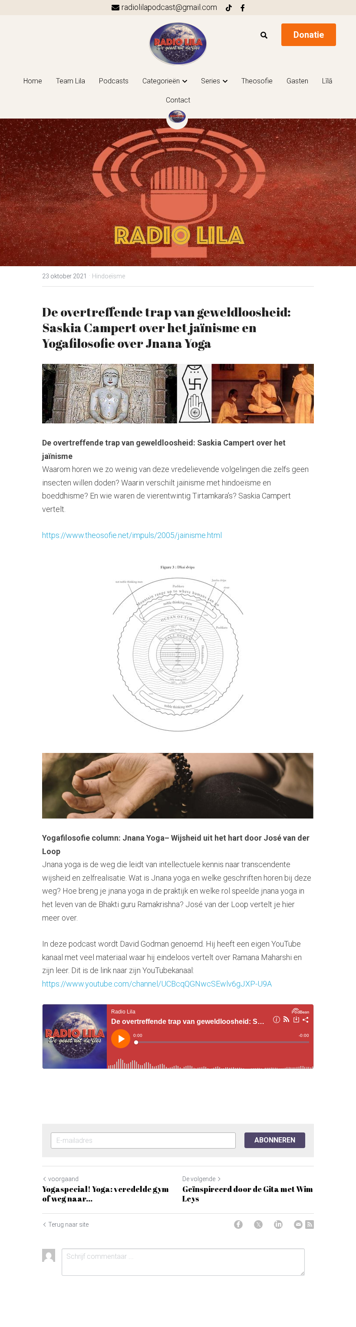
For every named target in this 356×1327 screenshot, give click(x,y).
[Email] (298, 1224)
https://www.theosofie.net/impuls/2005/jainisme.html (132, 535)
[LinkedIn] (278, 1224)
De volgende (198, 1178)
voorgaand (63, 1178)
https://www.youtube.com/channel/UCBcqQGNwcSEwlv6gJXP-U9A (157, 983)
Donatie (308, 35)
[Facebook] (238, 1224)
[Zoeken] (263, 35)
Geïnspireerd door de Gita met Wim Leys (247, 1194)
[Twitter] (258, 1224)
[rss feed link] (309, 1224)
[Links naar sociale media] (229, 7)
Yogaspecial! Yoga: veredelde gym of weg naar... (105, 1194)
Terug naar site (68, 1224)
